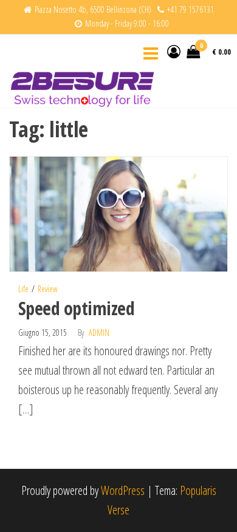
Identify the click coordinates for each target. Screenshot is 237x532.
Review (48, 289)
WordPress (123, 490)
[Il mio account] (173, 51)
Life (23, 289)
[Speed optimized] (118, 213)
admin (99, 332)
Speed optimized (76, 308)
